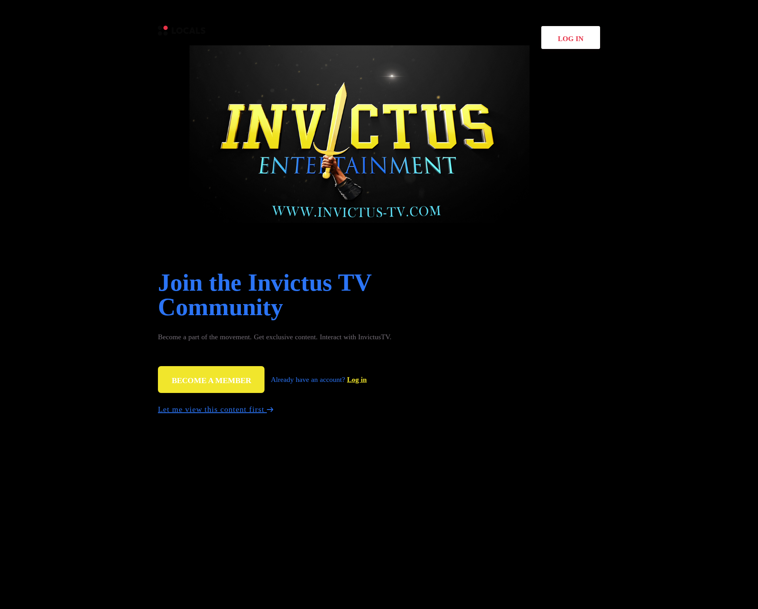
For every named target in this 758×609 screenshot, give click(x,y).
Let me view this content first (212, 409)
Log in (571, 39)
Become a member (211, 380)
